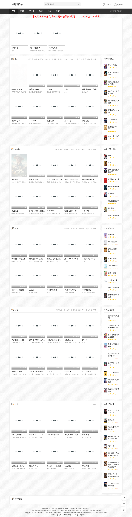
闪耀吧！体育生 (113, 265)
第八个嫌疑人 (35, 48)
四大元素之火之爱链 (37, 211)
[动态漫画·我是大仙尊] (105, 380)
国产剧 (54, 149)
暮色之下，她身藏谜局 (55, 466)
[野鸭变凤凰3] (105, 66)
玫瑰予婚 (111, 446)
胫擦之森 (85, 121)
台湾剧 (66, 149)
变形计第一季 (112, 280)
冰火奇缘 (111, 193)
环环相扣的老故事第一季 (21, 259)
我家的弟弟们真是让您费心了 (40, 372)
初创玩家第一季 (113, 186)
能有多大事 (33, 179)
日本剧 (72, 149)
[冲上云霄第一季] (105, 288)
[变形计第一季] (105, 281)
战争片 (66, 59)
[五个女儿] (105, 163)
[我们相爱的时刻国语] (105, 101)
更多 (94, 59)
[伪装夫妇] (105, 156)
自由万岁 (111, 420)
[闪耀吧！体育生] (105, 266)
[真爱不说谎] (105, 273)
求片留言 (108, 5)
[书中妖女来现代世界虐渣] (105, 484)
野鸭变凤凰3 (112, 65)
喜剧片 (36, 59)
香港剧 (60, 149)
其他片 (89, 59)
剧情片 (60, 59)
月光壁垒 (50, 211)
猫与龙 (49, 372)
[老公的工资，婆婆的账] (105, 428)
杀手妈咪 (85, 211)
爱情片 (42, 59)
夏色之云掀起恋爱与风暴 (74, 179)
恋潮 (66, 89)
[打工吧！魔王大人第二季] (105, 335)
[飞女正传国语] (105, 120)
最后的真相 (53, 48)
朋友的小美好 (112, 242)
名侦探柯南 (86, 372)
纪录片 (78, 59)
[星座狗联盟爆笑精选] (105, 345)
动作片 (30, 59)
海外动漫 (81, 310)
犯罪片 (83, 59)
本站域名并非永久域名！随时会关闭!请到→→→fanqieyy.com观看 (66, 16)
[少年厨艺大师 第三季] (105, 295)
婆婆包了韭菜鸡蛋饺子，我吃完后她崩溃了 (113, 465)
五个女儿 (111, 162)
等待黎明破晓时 (88, 179)
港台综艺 (74, 228)
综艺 (41, 11)
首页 (14, 11)
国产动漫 (59, 310)
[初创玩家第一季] (105, 187)
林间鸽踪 (14, 179)
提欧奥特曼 (68, 340)
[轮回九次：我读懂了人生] (105, 411)
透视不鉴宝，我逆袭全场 (38, 435)
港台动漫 (89, 310)
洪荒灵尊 (14, 48)
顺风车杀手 (15, 121)
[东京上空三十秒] (105, 137)
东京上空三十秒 (113, 136)
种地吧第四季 (52, 290)
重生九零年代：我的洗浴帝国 (22, 435)
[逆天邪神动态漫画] (105, 316)
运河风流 (111, 208)
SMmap (75, 515)
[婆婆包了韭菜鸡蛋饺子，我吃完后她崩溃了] (105, 463)
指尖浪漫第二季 (70, 211)
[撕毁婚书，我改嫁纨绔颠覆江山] (105, 454)
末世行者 (32, 121)
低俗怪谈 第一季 (113, 179)
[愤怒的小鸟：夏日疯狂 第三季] (105, 354)
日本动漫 (66, 310)
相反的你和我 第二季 (55, 340)
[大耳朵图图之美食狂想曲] (105, 82)
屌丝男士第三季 (113, 201)
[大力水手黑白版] (105, 373)
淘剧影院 (17, 4)
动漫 (49, 11)
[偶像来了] (105, 235)
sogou (70, 515)
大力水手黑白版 (113, 372)
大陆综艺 (66, 228)
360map (65, 515)
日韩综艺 (81, 228)
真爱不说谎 (112, 273)
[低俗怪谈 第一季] (105, 180)
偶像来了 (111, 234)
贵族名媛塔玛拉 (113, 258)
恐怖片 (54, 59)
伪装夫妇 (111, 155)
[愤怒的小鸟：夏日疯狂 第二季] (105, 326)
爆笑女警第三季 (113, 215)
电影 (22, 11)
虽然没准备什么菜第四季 (91, 259)
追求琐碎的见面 (70, 290)
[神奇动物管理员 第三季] (105, 170)
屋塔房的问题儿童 (54, 259)
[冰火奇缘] (105, 194)
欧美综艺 (89, 228)
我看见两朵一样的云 (90, 89)
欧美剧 (83, 149)
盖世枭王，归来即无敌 (20, 466)
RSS (48, 515)
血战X (31, 290)
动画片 (72, 59)
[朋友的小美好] (105, 242)
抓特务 (49, 89)
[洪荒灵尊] (19, 33)
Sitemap (53, 515)
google (59, 515)
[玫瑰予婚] (105, 446)
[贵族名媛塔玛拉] (105, 259)
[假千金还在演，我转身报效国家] (105, 475)
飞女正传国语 (112, 119)
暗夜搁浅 (67, 466)
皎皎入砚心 (33, 466)
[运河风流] (105, 209)
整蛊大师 (85, 466)
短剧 (58, 11)
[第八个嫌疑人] (38, 33)
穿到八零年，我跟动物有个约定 (76, 435)
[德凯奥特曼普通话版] (105, 390)
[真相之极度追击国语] (105, 73)
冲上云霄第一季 (113, 287)
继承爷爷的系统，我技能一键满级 (60, 435)
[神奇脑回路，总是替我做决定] (105, 437)
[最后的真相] (57, 33)
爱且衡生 (14, 211)
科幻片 (48, 59)
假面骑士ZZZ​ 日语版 (19, 340)
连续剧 (31, 11)
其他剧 (89, 149)
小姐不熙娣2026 (17, 290)
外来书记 (67, 121)
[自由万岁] (105, 420)
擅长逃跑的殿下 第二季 (20, 372)
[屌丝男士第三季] (105, 201)
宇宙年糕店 (86, 290)
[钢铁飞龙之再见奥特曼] (105, 92)
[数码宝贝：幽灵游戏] (105, 364)
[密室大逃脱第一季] (105, 250)
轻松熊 (84, 340)
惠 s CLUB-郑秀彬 (71, 259)
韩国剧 (78, 149)
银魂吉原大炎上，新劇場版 (21, 89)
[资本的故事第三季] (105, 127)
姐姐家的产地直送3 (36, 259)
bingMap (82, 515)
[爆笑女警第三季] (105, 216)
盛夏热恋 (85, 435)
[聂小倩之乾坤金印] (105, 111)
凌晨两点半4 (34, 89)
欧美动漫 (74, 310)
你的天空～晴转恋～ (55, 179)
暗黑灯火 (67, 372)
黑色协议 (50, 121)
